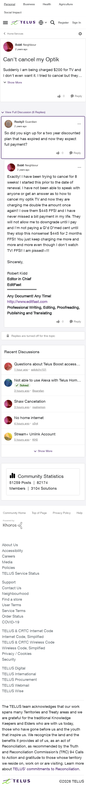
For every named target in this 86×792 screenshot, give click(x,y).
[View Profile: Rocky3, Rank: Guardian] (8, 124)
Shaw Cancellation (30, 401)
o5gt (35, 423)
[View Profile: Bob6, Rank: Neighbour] (8, 47)
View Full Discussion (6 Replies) (25, 112)
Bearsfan (38, 390)
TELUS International (19, 674)
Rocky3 (19, 121)
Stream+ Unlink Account (34, 434)
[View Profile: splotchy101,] (8, 367)
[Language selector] (43, 23)
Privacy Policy (62, 512)
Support (9, 582)
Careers (8, 556)
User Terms (11, 605)
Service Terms (14, 610)
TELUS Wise (12, 691)
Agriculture (66, 4)
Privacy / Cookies (17, 653)
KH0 (35, 439)
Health (47, 4)
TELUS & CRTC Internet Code (27, 631)
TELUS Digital (13, 668)
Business (29, 4)
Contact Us (11, 588)
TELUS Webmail (15, 685)
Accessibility (12, 550)
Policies (8, 567)
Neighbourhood (15, 593)
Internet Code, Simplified (23, 636)
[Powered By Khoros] (43, 524)
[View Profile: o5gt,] (8, 420)
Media (7, 562)
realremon (38, 407)
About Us (10, 545)
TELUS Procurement (19, 679)
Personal (9, 4)
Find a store (12, 599)
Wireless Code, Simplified (23, 648)
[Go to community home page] (24, 22)
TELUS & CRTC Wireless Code (28, 642)
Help (79, 512)
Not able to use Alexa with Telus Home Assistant (46, 380)
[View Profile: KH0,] (8, 437)
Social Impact (12, 12)
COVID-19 (10, 622)
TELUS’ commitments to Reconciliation (46, 769)
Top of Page (39, 512)
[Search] (52, 22)
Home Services (15, 33)
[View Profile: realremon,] (8, 404)
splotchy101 (38, 369)
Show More (14, 82)
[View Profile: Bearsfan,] (8, 383)
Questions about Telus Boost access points (45, 364)
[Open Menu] (80, 34)
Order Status (12, 616)
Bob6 (18, 44)
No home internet (29, 417)
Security (9, 659)
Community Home (14, 512)
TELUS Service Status (20, 573)
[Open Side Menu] (5, 23)
